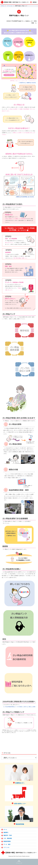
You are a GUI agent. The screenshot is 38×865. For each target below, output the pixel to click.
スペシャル (9, 5)
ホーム (2, 5)
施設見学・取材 (8, 835)
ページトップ (19, 863)
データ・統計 (7, 844)
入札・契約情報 (8, 838)
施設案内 (6, 832)
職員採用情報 (7, 841)
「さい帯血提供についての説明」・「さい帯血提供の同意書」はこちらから (19, 229)
